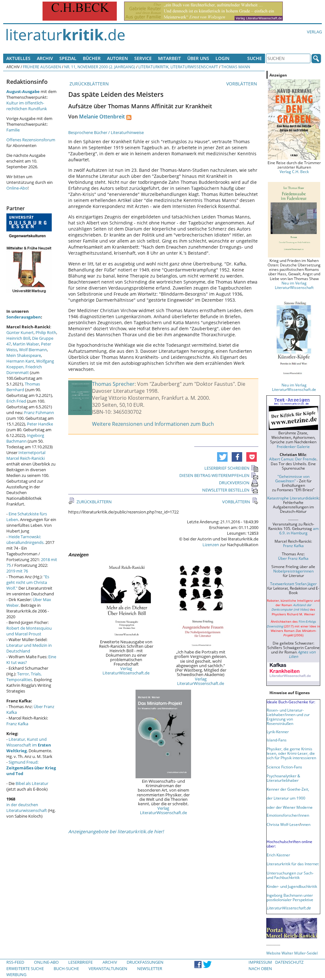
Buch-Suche (66, 968)
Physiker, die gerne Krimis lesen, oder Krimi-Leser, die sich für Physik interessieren (291, 753)
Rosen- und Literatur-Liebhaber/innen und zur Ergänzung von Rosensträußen (288, 716)
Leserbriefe (80, 962)
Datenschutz (289, 962)
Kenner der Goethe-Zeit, (288, 789)
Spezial (67, 58)
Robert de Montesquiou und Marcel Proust (29, 631)
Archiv (45, 58)
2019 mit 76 (17, 571)
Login (222, 58)
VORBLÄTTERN (242, 84)
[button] (222, 457)
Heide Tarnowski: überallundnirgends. (25, 539)
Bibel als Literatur (32, 783)
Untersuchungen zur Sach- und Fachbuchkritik (290, 875)
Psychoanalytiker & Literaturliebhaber (283, 778)
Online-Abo (17, 188)
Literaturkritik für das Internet (293, 863)
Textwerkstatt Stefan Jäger (293, 583)
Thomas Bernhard (23, 386)
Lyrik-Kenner (278, 731)
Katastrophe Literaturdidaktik (293, 497)
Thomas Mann (235, 66)
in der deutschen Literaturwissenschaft (26, 807)
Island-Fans (277, 739)
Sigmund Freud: (31, 767)
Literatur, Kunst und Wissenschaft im (28, 745)
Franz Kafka (17, 724)
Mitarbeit (169, 58)
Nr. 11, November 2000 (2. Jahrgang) (99, 66)
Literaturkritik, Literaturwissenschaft (178, 66)
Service (143, 58)
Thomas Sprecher (113, 383)
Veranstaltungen (108, 968)
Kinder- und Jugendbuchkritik (292, 886)
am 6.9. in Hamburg (299, 530)
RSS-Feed (15, 962)
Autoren (117, 58)
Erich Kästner (278, 854)
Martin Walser (26, 344)
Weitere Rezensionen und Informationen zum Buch (153, 423)
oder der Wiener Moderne (290, 807)
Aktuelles (18, 58)
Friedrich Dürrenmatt (24, 369)
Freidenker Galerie (293, 446)
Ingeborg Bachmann (25, 438)
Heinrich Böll (18, 338)
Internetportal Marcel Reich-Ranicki (25, 455)
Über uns (198, 58)
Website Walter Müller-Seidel (292, 952)
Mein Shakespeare (23, 355)
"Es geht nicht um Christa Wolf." (27, 582)
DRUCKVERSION (234, 483)
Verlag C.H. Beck (294, 171)
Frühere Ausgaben (42, 66)
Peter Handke (40, 424)
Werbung (16, 974)
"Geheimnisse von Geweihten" (292, 478)
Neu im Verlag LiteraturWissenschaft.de (294, 387)
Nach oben (260, 968)
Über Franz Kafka (293, 558)
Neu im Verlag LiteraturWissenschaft (294, 285)
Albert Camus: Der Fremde (292, 458)
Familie (13, 130)
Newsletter (149, 968)
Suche (254, 58)
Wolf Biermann (33, 349)
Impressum (260, 962)
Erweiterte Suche (25, 968)
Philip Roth (46, 332)
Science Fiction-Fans (284, 766)
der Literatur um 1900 (286, 797)
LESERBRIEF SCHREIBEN (226, 468)
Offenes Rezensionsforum (30, 140)
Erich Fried (16, 401)
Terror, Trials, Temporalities (24, 676)
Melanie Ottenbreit (102, 116)
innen (305, 824)
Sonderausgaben (23, 317)
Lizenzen (210, 544)
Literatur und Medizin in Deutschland (29, 648)
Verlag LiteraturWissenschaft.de (126, 671)
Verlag (314, 32)
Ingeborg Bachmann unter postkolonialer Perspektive (290, 897)
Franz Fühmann (39, 412)
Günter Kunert (20, 332)
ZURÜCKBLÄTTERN (88, 84)
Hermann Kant (20, 361)
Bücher (92, 58)
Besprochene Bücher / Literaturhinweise (106, 132)
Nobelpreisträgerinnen (293, 570)
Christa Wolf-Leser (283, 824)
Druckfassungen (145, 962)
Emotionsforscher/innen (288, 815)
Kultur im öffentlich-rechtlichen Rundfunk (26, 105)
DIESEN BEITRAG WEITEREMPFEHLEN (214, 475)
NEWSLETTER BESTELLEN (225, 490)
